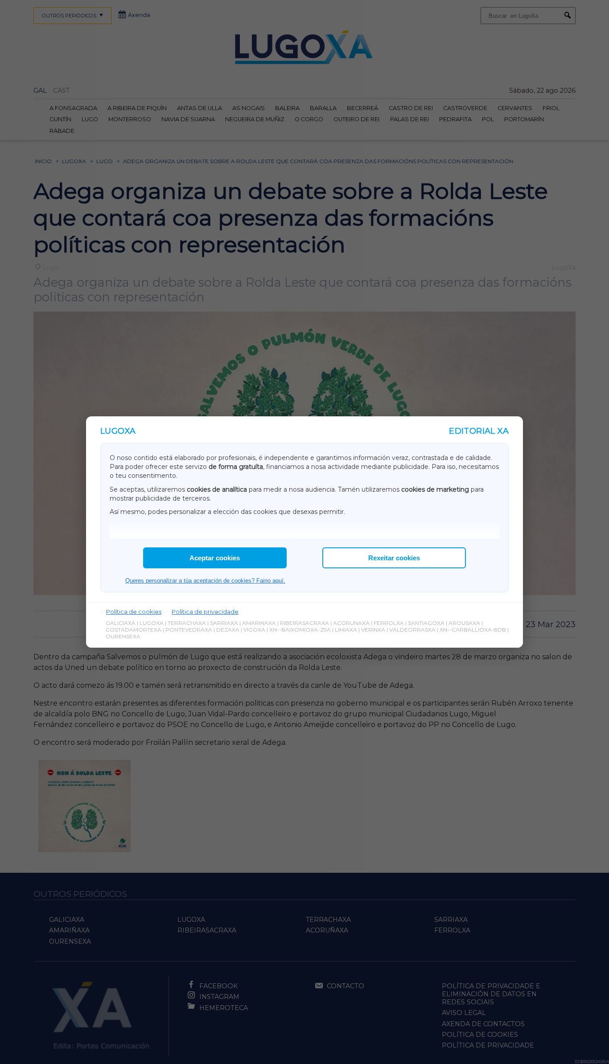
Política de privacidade (205, 611)
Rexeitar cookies (394, 558)
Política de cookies (133, 611)
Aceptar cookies (214, 558)
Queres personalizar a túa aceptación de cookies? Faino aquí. (205, 580)
